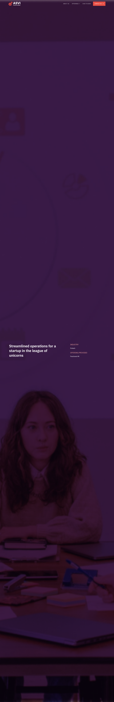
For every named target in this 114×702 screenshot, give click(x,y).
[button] (75, 3)
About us (66, 3)
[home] (14, 4)
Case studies (86, 3)
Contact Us (98, 3)
